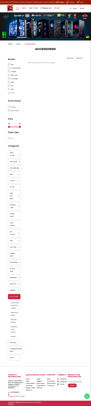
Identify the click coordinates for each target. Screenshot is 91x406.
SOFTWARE (13, 247)
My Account (40, 383)
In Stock (13, 107)
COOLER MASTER (15, 68)
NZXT (12, 86)
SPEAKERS (12, 290)
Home (10, 44)
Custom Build (30, 383)
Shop (18, 44)
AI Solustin (29, 385)
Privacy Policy (51, 383)
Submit (72, 385)
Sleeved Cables (13, 321)
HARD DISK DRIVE (11, 195)
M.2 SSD (12, 181)
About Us (29, 390)
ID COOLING (14, 79)
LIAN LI (12, 82)
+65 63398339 (14, 392)
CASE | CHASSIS (12, 224)
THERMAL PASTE (12, 254)
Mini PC (12, 358)
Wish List (39, 388)
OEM (12, 89)
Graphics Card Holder (14, 329)
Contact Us (50, 385)
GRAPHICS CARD (13, 206)
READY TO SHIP (12, 154)
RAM (11, 174)
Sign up (82, 8)
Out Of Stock (14, 111)
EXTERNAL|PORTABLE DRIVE (16, 350)
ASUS (12, 64)
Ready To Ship (30, 388)
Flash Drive (13, 342)
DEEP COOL (14, 75)
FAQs (48, 379)
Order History (41, 385)
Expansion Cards (14, 314)
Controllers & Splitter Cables (15, 305)
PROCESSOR (13, 162)
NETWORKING (14, 262)
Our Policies (51, 381)
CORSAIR (13, 72)
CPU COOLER (12, 233)
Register (39, 381)
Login (75, 8)
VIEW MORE (11, 93)
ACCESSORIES (30, 44)
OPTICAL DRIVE (12, 270)
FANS (11, 241)
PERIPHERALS (13, 278)
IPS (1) (12, 138)
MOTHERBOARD (14, 168)
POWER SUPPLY (12, 215)
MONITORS (13, 284)
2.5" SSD (12, 187)
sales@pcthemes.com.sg (16, 396)
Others (13, 336)
